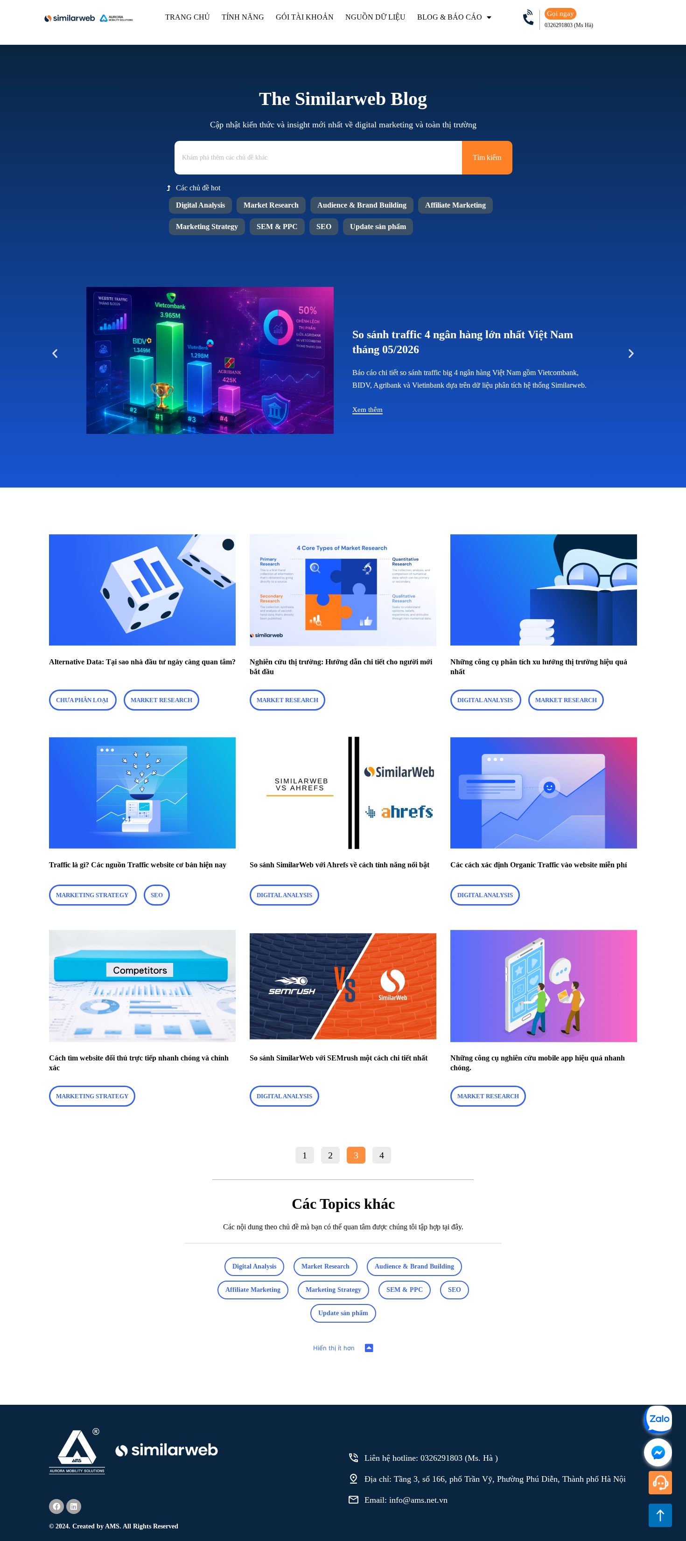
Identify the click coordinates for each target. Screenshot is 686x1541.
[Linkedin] (73, 1506)
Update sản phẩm (378, 226)
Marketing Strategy (207, 226)
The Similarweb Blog (343, 98)
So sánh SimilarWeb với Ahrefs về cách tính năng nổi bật (339, 865)
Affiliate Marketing (455, 205)
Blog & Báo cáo (449, 17)
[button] (55, 353)
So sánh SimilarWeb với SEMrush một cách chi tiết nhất (338, 1058)
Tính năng (243, 17)
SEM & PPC (277, 226)
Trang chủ (187, 17)
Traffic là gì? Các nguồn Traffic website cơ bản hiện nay (137, 865)
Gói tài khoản (305, 17)
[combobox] (318, 157)
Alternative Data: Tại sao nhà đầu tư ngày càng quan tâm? (142, 662)
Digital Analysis (200, 205)
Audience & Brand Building (361, 205)
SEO (323, 226)
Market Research (271, 205)
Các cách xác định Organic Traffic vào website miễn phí (538, 865)
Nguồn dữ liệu (375, 17)
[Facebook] (56, 1506)
